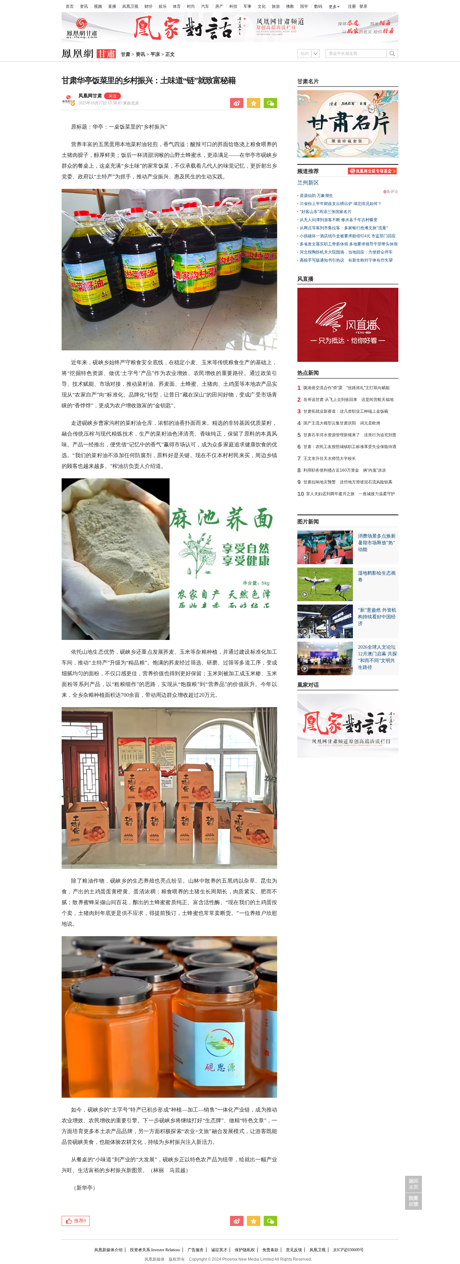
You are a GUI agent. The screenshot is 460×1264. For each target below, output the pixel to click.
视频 (98, 6)
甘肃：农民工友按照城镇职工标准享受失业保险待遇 (349, 446)
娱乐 (163, 6)
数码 (318, 6)
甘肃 (125, 54)
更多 (333, 6)
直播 (112, 6)
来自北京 (108, 103)
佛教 (290, 6)
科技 (233, 6)
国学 (304, 6)
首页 (70, 6)
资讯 (84, 6)
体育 (177, 6)
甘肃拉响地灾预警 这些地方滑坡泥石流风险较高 (347, 482)
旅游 (276, 6)
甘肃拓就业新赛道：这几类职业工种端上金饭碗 (345, 411)
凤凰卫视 (130, 6)
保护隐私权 (245, 1250)
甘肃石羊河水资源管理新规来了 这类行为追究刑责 (349, 435)
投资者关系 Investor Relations (155, 1250)
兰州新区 (308, 182)
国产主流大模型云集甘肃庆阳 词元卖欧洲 (341, 423)
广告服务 (196, 1250)
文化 (262, 6)
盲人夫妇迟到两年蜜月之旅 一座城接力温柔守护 (350, 493)
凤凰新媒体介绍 (108, 1250)
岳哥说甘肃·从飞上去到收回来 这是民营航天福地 (348, 399)
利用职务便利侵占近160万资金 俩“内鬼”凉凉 (344, 470)
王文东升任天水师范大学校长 (329, 458)
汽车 (205, 6)
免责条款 (270, 1250)
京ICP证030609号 (348, 1250)
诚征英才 (219, 1250)
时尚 (191, 6)
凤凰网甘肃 (90, 95)
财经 (148, 6)
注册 (352, 6)
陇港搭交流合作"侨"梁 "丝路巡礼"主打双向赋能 (346, 387)
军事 (247, 6)
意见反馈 (294, 1250)
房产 (219, 6)
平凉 (155, 54)
